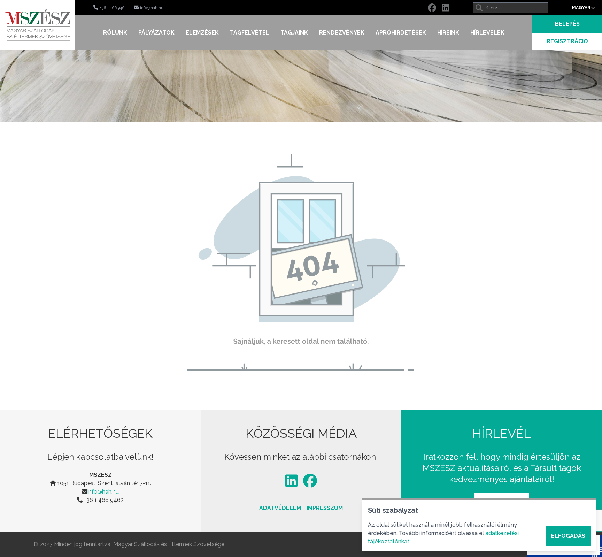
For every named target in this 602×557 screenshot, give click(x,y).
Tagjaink (294, 32)
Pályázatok (156, 32)
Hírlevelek (487, 32)
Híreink (448, 32)
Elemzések (202, 32)
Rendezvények (341, 32)
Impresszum (325, 508)
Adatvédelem (280, 508)
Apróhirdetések (401, 32)
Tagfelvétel (249, 32)
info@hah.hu (103, 491)
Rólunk (115, 32)
